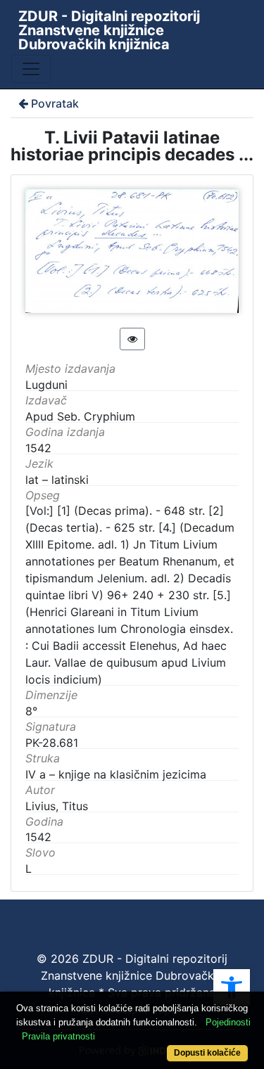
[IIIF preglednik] (132, 339)
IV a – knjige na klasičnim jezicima (115, 774)
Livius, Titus (56, 806)
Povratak (55, 103)
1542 (38, 837)
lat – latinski (57, 480)
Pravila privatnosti (58, 1036)
